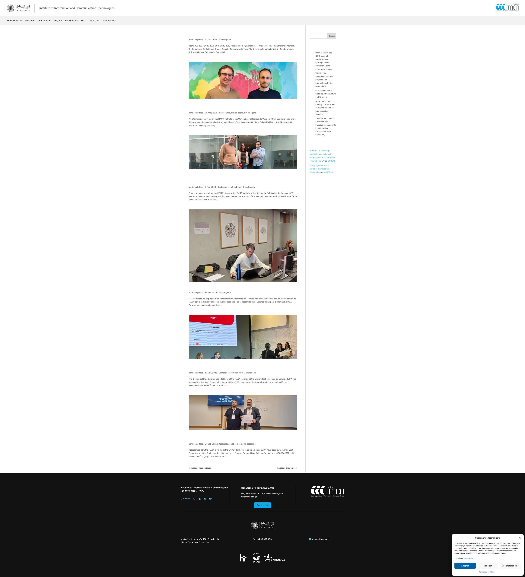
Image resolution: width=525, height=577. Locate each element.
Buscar (332, 36)
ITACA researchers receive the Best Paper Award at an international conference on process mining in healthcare (241, 437)
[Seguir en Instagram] (205, 498)
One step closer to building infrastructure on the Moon (325, 93)
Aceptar (465, 565)
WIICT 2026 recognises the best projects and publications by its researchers (324, 79)
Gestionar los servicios (464, 558)
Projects (58, 21)
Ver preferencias (510, 565)
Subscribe (262, 505)
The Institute (13, 21)
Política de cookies (486, 572)
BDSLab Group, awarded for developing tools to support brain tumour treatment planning (239, 366)
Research (29, 21)
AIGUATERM (327, 172)
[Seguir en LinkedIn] (199, 498)
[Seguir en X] (194, 498)
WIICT (84, 21)
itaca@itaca (197, 39)
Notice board (237, 113)
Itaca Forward (109, 21)
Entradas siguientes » (287, 468)
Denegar (487, 565)
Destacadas (224, 113)
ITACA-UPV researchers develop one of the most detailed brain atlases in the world (240, 106)
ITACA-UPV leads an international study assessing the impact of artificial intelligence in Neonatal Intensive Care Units (241, 179)
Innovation (42, 21)
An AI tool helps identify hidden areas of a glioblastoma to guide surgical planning (325, 107)
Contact (186, 498)
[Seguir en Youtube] (210, 498)
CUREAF (331, 161)
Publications (71, 21)
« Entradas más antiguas (200, 468)
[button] (519, 538)
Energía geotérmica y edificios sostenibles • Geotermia (320, 168)
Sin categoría (225, 39)
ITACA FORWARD (203, 287)
